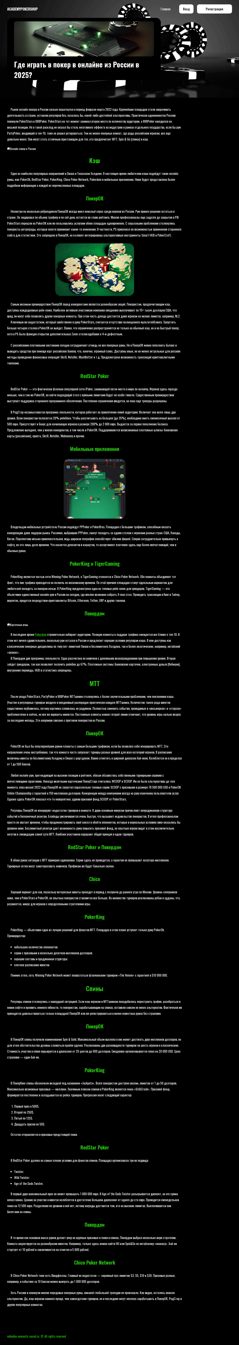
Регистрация (214, 9)
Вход (186, 9)
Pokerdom (41, 634)
